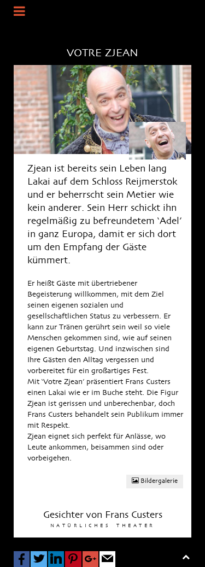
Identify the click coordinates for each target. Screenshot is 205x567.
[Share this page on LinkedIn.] (56, 559)
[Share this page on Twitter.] (38, 559)
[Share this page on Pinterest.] (73, 559)
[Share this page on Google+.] (90, 559)
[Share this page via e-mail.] (107, 559)
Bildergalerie (158, 481)
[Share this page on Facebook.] (22, 559)
